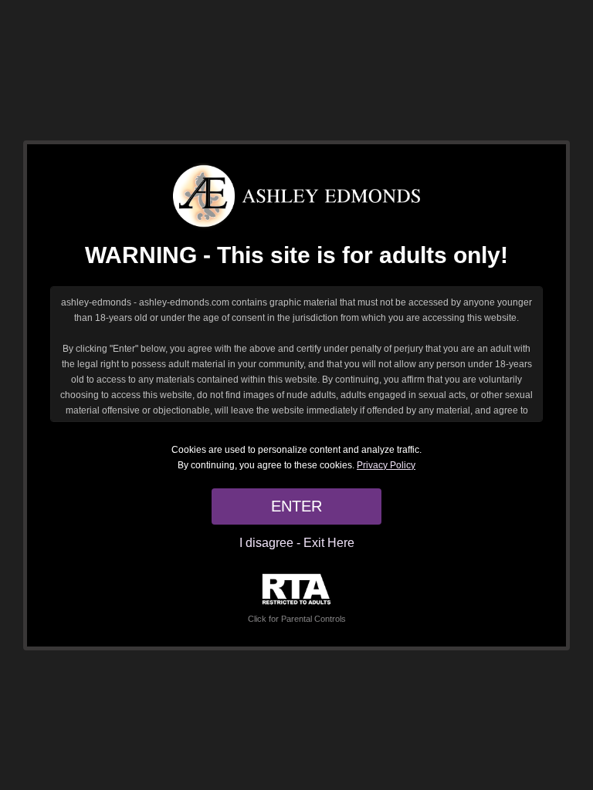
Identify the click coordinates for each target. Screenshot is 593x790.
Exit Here (328, 542)
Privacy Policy (386, 465)
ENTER (296, 506)
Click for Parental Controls (297, 618)
